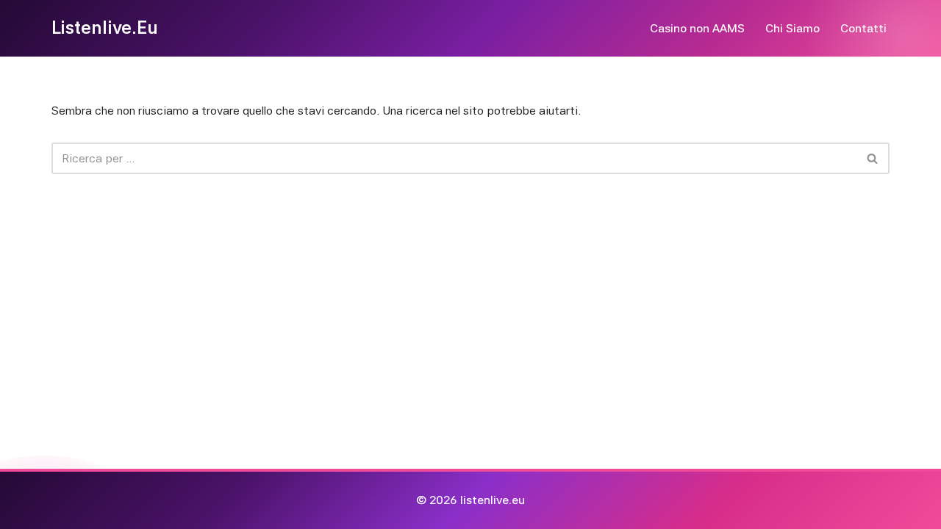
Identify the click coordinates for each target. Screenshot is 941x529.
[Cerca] (873, 158)
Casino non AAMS (697, 28)
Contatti (863, 28)
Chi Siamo (792, 28)
